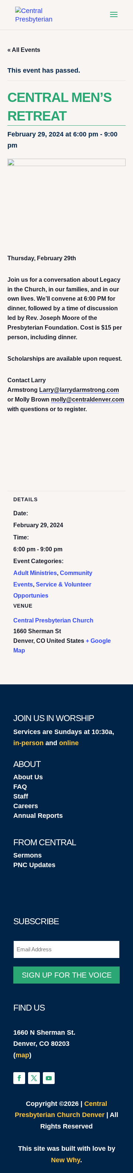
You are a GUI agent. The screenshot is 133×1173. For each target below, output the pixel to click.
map (22, 1055)
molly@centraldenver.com (87, 399)
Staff (20, 796)
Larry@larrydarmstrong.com (79, 390)
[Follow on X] (34, 1078)
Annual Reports (38, 815)
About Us (28, 777)
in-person (28, 743)
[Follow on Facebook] (19, 1078)
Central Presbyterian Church (53, 620)
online (69, 743)
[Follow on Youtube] (49, 1078)
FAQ (20, 786)
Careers (25, 806)
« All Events (23, 50)
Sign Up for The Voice (67, 975)
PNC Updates (34, 865)
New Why (65, 1160)
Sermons (27, 855)
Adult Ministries (35, 573)
